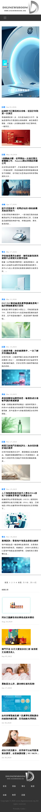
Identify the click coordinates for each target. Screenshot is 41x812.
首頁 (6, 582)
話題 (23, 795)
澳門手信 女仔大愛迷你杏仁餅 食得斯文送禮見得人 (20, 650)
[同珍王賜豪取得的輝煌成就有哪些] (16, 605)
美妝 (14, 786)
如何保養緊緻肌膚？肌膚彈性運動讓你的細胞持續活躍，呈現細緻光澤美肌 (20, 717)
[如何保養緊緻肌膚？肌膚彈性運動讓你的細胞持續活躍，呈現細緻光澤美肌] (16, 703)
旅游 (33, 786)
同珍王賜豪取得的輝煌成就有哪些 (18, 617)
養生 (23, 786)
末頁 (20, 582)
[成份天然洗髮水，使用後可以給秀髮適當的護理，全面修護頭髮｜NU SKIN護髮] (16, 738)
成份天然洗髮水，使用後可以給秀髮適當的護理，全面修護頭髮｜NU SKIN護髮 (20, 752)
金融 (4, 795)
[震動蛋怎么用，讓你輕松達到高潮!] (16, 672)
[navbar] (5, 17)
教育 (14, 795)
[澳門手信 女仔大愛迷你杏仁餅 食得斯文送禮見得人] (16, 637)
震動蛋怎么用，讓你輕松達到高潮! (18, 684)
